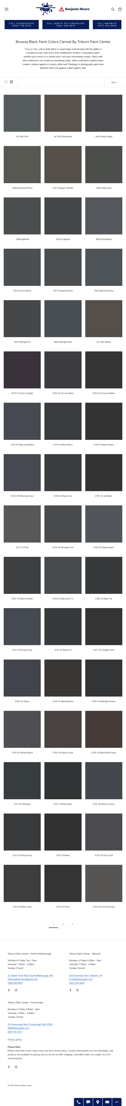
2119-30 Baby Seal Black (22, 444)
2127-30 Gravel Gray (22, 650)
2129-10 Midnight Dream (104, 701)
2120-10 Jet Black (103, 496)
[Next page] (72, 924)
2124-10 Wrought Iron (63, 547)
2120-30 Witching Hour (22, 496)
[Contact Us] (107, 1102)
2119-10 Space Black (104, 444)
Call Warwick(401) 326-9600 (107, 24)
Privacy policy (15, 1039)
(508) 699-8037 (15, 983)
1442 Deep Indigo (103, 136)
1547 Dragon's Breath (63, 188)
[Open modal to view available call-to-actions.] (116, 1102)
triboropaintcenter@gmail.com (23, 979)
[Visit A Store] (98, 1102)
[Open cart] (119, 9)
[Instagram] (16, 990)
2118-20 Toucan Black (63, 393)
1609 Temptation (104, 239)
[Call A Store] (79, 1102)
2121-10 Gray (22, 547)
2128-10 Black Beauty (63, 701)
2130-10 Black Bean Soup (103, 752)
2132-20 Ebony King (22, 855)
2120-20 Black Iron (63, 496)
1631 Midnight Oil (22, 342)
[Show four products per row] (11, 81)
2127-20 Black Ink (63, 650)
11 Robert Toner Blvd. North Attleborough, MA (30, 975)
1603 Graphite (63, 239)
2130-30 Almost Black (22, 752)
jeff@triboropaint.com (18, 1028)
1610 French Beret (22, 290)
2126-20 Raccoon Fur (63, 598)
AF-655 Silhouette (63, 136)
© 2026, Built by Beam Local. (20, 1085)
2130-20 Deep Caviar (63, 752)
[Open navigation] (6, 9)
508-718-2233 (15, 1032)
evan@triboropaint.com (81, 979)
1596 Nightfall (22, 239)
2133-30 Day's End (104, 855)
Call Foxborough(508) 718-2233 (21, 24)
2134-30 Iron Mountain (104, 906)
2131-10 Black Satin (63, 804)
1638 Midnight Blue (63, 342)
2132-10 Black (63, 855)
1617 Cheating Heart (63, 290)
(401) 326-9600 (76, 983)
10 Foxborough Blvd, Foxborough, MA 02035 (30, 1024)
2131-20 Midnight (22, 804)
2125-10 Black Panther (22, 598)
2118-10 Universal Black (103, 393)
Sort (113, 82)
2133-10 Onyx (63, 906)
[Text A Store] (88, 1102)
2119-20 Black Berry (63, 444)
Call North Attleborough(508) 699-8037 (66, 24)
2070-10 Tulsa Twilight (22, 393)
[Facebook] (9, 990)
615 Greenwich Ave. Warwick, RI (85, 975)
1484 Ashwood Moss (22, 188)
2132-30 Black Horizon (104, 804)
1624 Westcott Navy (104, 290)
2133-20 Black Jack (22, 906)
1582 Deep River (104, 188)
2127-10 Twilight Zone (103, 650)
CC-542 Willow (103, 342)
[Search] (113, 9)
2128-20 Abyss (22, 701)
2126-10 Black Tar (103, 598)
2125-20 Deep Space (104, 547)
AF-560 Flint (22, 136)
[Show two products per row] (6, 81)
